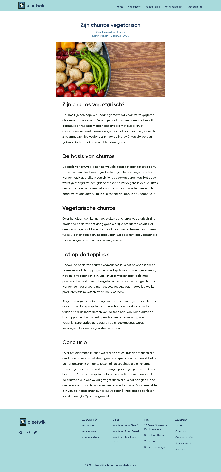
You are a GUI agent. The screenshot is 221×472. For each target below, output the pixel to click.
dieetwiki (36, 5)
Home (120, 6)
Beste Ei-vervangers (155, 447)
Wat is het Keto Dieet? (125, 425)
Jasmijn (120, 32)
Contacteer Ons (184, 437)
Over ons (180, 431)
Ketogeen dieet (173, 6)
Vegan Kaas (151, 441)
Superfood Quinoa (154, 435)
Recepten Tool (195, 6)
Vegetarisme (153, 6)
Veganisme (134, 6)
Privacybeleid (183, 443)
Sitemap (180, 449)
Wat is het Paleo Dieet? (126, 431)
